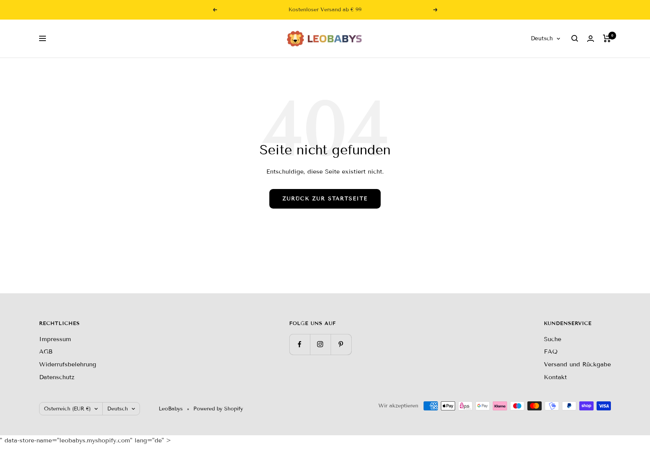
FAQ (550, 351)
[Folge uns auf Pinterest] (341, 344)
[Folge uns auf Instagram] (320, 344)
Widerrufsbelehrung (67, 364)
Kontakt (555, 377)
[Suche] (574, 38)
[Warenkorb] (607, 38)
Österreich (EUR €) (67, 409)
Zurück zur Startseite (325, 198)
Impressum (55, 339)
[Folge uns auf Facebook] (299, 344)
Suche (552, 339)
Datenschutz (56, 377)
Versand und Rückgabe (577, 364)
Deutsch (542, 38)
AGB (46, 351)
